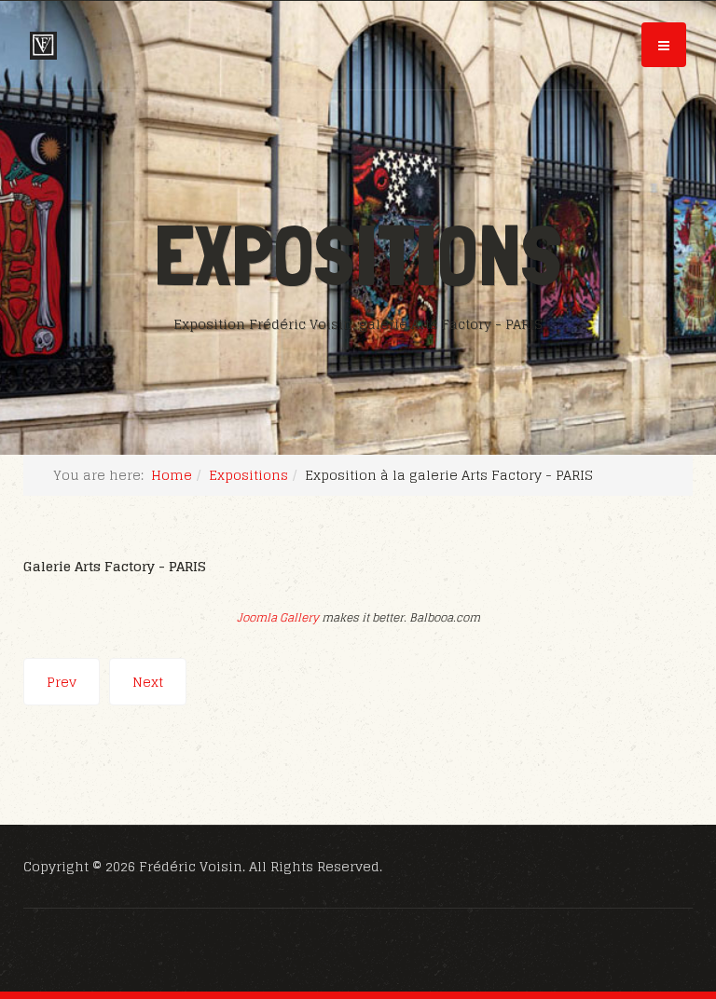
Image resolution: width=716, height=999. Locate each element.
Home (171, 474)
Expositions (248, 474)
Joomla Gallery (278, 617)
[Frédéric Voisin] (43, 46)
